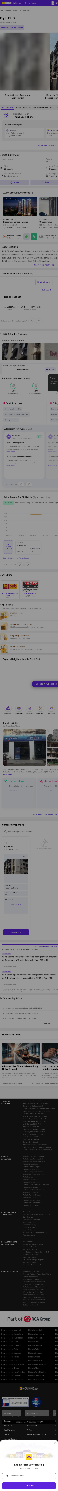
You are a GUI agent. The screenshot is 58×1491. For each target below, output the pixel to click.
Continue (29, 1485)
